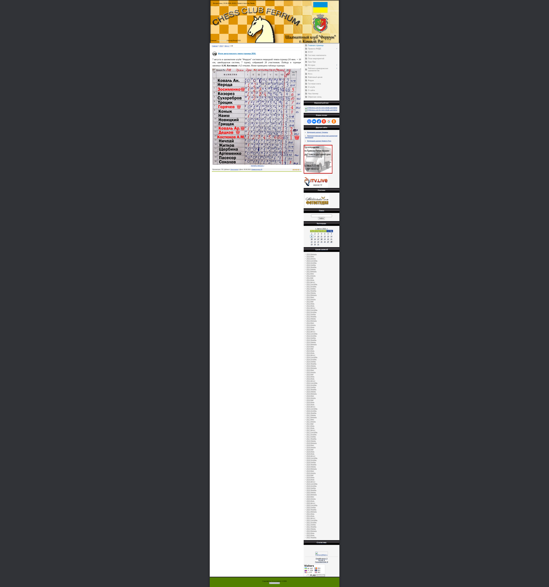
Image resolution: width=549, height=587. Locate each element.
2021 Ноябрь (311, 524)
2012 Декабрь (311, 316)
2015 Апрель (311, 372)
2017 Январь (311, 415)
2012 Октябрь (312, 312)
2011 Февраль (312, 271)
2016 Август (311, 406)
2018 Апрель (311, 447)
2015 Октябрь (312, 385)
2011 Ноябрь (311, 288)
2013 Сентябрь (312, 333)
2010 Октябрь (312, 263)
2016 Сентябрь (312, 409)
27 (328, 242)
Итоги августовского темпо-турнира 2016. (237, 53)
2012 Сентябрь (312, 310)
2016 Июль (310, 404)
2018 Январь (311, 441)
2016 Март (310, 396)
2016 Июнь (310, 402)
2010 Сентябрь (312, 261)
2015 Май (310, 374)
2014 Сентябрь (312, 357)
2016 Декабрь (311, 413)
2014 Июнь (310, 351)
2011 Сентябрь (312, 284)
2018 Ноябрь (311, 462)
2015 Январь (311, 366)
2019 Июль (310, 479)
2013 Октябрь (312, 336)
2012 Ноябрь (311, 314)
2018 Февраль (312, 443)
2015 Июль (310, 379)
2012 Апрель (311, 299)
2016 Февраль (312, 394)
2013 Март (310, 323)
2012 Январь (311, 293)
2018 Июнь (310, 451)
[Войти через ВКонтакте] (314, 121)
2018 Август (311, 456)
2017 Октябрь (312, 434)
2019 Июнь (310, 477)
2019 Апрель (311, 473)
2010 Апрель (311, 258)
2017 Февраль (312, 417)
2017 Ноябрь (311, 436)
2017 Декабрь (311, 439)
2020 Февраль (312, 494)
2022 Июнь (310, 533)
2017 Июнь (310, 426)
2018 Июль (310, 454)
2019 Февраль (312, 469)
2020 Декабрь (311, 509)
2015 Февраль (312, 368)
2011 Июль (310, 280)
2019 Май (310, 475)
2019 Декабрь (311, 490)
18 (321, 239)
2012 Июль (310, 306)
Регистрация (222, 40)
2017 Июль (310, 428)
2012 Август (311, 308)
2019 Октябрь (312, 486)
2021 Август (311, 518)
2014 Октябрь (312, 359)
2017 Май (310, 424)
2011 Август (311, 282)
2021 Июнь (310, 514)
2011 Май (310, 278)
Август (227, 46)
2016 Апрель (311, 398)
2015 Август (311, 381)
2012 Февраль (312, 295)
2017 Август (311, 430)
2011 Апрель (311, 276)
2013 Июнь (310, 327)
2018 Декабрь (311, 464)
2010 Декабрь (311, 267)
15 (312, 239)
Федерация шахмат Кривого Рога (319, 141)
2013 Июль (310, 329)
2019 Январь (311, 466)
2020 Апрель (311, 499)
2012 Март (310, 297)
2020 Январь (311, 492)
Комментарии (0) (257, 169)
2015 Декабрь (311, 389)
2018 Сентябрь (312, 458)
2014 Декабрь (311, 363)
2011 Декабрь (311, 291)
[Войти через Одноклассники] (334, 121)
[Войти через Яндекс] (324, 121)
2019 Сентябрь (312, 484)
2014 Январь (311, 342)
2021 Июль (310, 516)
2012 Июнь (310, 303)
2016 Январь (311, 391)
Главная (215, 46)
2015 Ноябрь (311, 387)
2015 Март (310, 370)
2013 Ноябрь (311, 338)
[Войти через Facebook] (319, 121)
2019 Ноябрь (311, 488)
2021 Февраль (312, 511)
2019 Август (311, 481)
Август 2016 (321, 229)
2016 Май (310, 400)
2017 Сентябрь (312, 432)
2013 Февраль (312, 321)
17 (318, 239)
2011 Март (310, 273)
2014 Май (310, 348)
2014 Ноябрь (311, 361)
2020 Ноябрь (311, 507)
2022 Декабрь (311, 537)
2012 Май (310, 301)
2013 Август (311, 331)
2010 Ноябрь (311, 265)
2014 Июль (310, 353)
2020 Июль (310, 501)
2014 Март (310, 346)
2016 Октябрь (312, 411)
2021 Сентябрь (312, 520)
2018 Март (310, 445)
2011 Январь (311, 269)
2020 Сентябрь (312, 505)
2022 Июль (310, 535)
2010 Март (310, 256)
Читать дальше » (257, 165)
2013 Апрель (311, 325)
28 (331, 242)
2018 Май (310, 449)
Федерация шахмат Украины (317, 132)
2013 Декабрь (311, 340)
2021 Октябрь (312, 522)
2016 (221, 46)
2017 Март (310, 419)
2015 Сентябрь (312, 383)
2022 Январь (311, 529)
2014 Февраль (312, 344)
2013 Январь (311, 318)
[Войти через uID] (309, 121)
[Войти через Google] (329, 121)
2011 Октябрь (311, 286)
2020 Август (311, 503)
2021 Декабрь (311, 527)
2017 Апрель (311, 421)
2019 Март (310, 471)
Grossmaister (234, 169)
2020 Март (310, 496)
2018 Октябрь (312, 460)
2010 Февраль (312, 254)
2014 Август (311, 355)
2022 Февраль (312, 531)
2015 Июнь (310, 376)
